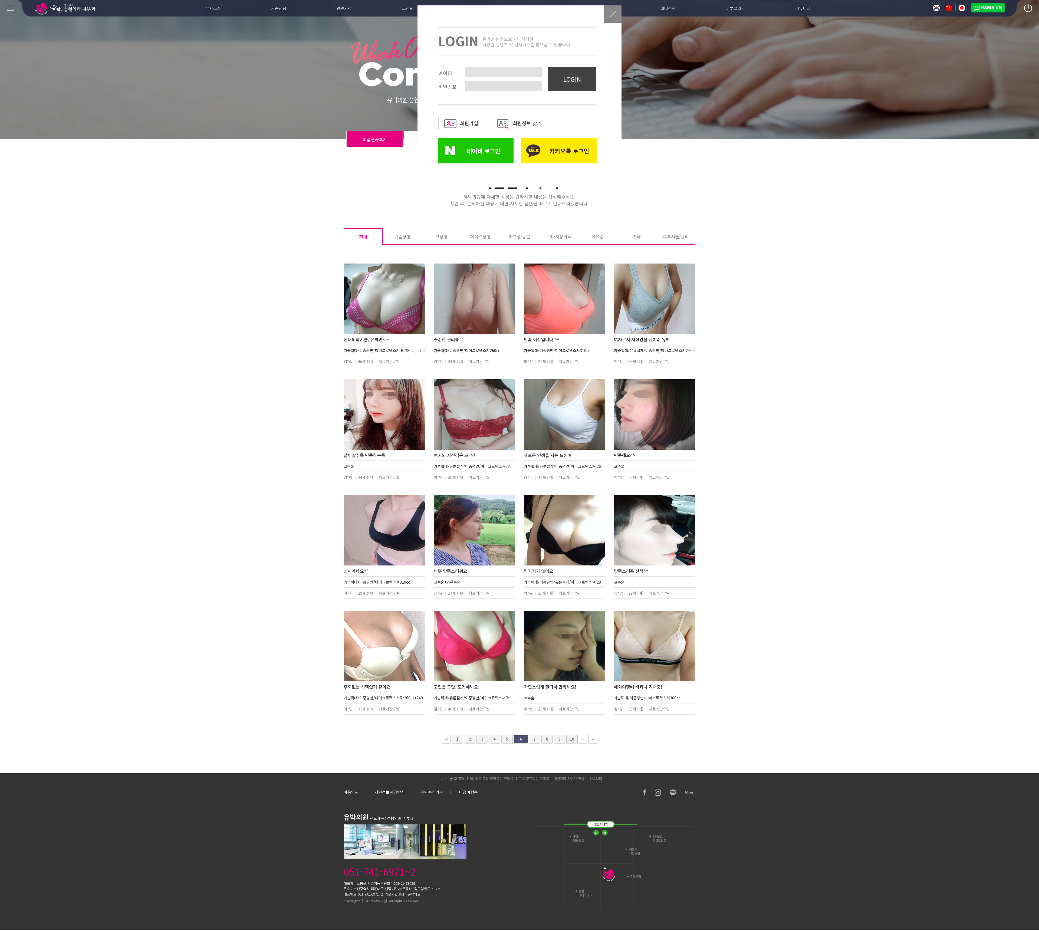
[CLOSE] (613, 21)
